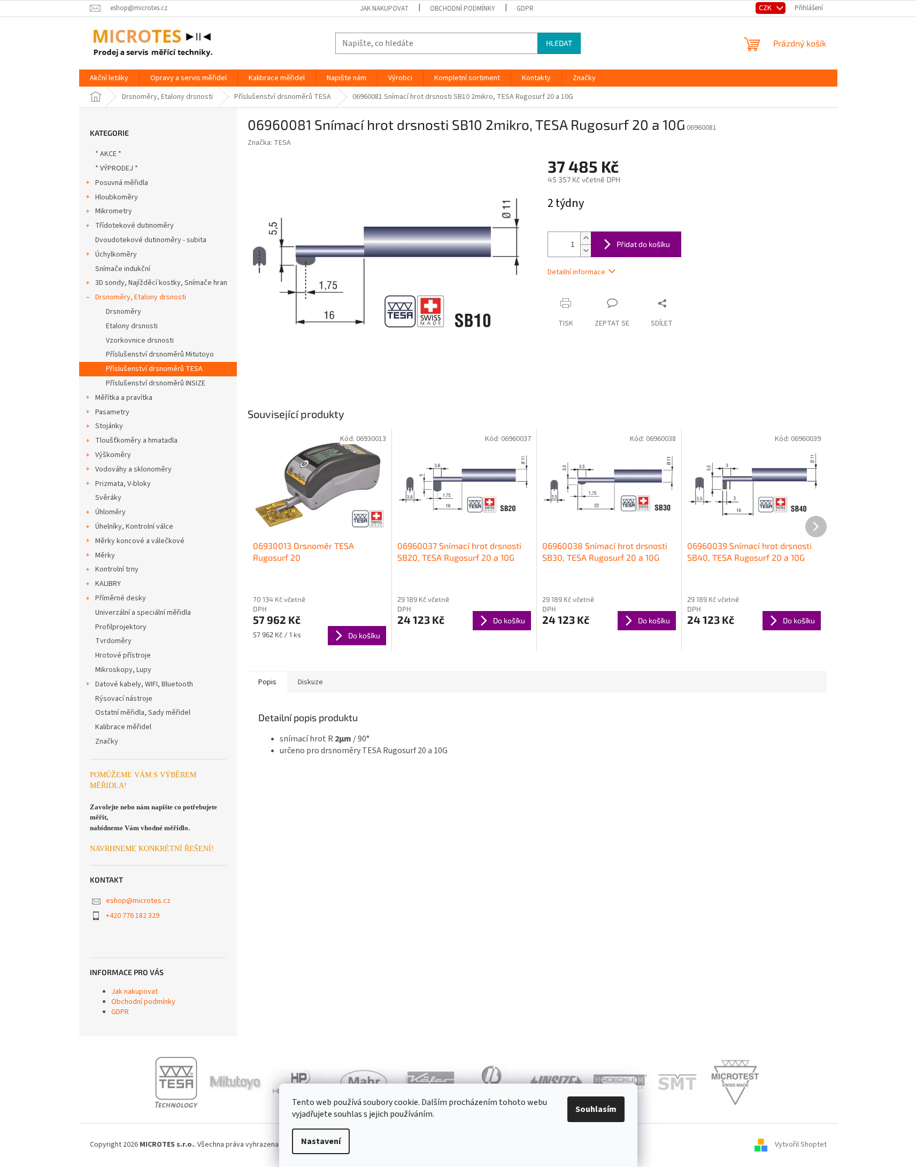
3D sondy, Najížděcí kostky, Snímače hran (161, 282)
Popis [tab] (267, 682)
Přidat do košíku (643, 244)
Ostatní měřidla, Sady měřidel (142, 712)
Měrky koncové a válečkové (139, 541)
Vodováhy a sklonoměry (133, 469)
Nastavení (321, 1141)
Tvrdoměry (113, 641)
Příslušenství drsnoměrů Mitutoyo (160, 354)
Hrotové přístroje (123, 655)
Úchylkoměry (116, 254)
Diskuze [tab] (310, 682)
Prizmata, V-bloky (123, 483)
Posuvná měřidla (121, 182)
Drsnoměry (123, 311)
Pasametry (112, 412)
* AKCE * (108, 154)
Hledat (559, 43)
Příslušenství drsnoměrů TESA (154, 369)
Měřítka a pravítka (123, 397)
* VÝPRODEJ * (116, 168)
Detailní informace (576, 272)
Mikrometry (113, 211)
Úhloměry (110, 512)
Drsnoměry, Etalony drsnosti (140, 297)
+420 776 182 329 (132, 915)
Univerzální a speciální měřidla (143, 612)
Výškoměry (113, 455)
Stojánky (109, 426)
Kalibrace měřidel (123, 727)
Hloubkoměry (116, 197)
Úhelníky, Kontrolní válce (134, 526)
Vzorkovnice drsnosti (140, 340)
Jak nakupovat (384, 8)
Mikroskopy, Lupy (123, 669)
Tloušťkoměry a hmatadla (136, 440)
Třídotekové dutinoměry (134, 225)
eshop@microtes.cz (138, 900)
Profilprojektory (121, 627)
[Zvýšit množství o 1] (585, 238)
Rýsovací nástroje (123, 698)
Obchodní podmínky (462, 8)
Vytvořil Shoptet (801, 1145)
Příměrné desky (120, 598)
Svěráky (108, 497)
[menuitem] (109, 78)
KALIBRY (108, 583)
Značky (106, 741)
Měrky (105, 555)
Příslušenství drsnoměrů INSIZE (155, 383)
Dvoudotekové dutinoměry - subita (150, 240)
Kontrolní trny (116, 569)
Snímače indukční (122, 269)
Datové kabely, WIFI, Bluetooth (144, 684)
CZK (766, 7)
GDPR (525, 8)
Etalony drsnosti (132, 326)
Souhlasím (596, 1109)
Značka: (269, 142)
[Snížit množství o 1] (585, 250)
